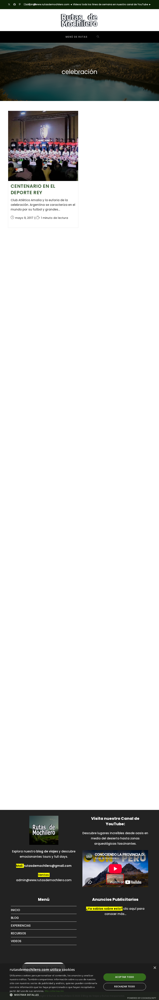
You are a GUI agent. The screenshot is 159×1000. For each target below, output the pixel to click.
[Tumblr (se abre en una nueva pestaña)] (29, 4)
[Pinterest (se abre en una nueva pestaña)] (19, 4)
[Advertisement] (37, 296)
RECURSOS (18, 948)
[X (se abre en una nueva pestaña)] (10, 4)
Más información (54, 991)
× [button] (154, 967)
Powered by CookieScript (141, 998)
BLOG (15, 932)
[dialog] (79, 982)
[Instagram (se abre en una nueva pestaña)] (24, 4)
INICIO (15, 925)
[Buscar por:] (98, 37)
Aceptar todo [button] (124, 977)
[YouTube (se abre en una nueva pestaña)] (35, 4)
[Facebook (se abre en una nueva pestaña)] (14, 4)
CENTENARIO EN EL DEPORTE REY (33, 189)
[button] (54, 995)
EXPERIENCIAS (21, 940)
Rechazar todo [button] (124, 986)
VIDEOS (16, 956)
